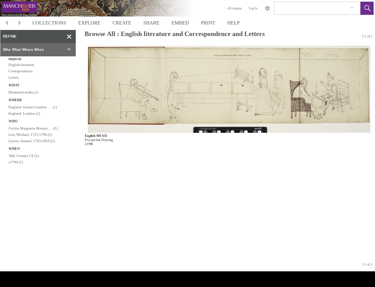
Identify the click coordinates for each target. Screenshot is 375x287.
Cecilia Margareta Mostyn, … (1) (33, 128)
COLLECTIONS (49, 23)
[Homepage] (103, 8)
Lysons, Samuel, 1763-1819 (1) (32, 141)
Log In (253, 8)
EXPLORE (89, 23)
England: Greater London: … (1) (33, 107)
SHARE (151, 23)
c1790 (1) (16, 162)
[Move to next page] (19, 23)
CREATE (122, 23)
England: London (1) (24, 113)
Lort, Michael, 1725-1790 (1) (30, 135)
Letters (14, 77)
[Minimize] (69, 36)
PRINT (208, 23)
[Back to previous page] (6, 23)
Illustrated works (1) (23, 92)
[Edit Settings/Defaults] (267, 8)
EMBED (180, 23)
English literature (21, 65)
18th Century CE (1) (24, 156)
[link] (352, 8)
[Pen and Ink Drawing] (229, 89)
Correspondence (21, 71)
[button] (367, 8)
